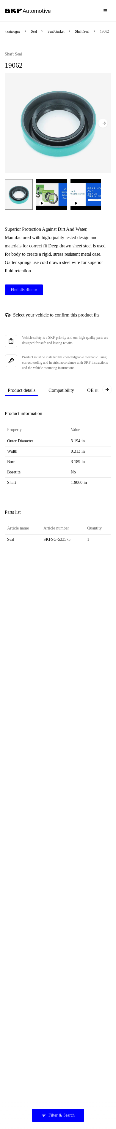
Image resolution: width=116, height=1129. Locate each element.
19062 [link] (104, 31)
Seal (34, 31)
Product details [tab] (21, 390)
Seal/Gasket (56, 31)
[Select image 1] (19, 194)
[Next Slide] (103, 123)
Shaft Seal (82, 31)
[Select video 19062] (51, 194)
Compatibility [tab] (61, 390)
